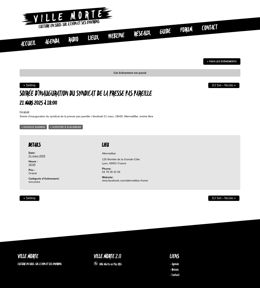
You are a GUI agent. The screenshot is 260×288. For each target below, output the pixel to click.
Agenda (52, 41)
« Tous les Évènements (222, 61)
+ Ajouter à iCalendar (65, 127)
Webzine (116, 36)
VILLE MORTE (28, 256)
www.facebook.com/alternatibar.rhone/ (125, 180)
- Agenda (174, 264)
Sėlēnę (29, 85)
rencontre (34, 181)
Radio (73, 39)
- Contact (174, 275)
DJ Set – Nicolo (224, 85)
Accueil (28, 44)
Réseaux (142, 34)
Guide (165, 31)
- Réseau (174, 270)
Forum (186, 29)
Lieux (93, 38)
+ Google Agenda (33, 127)
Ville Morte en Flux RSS (110, 264)
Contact (210, 28)
